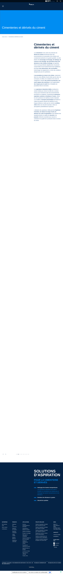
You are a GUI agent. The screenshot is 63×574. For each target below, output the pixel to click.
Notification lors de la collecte (19, 572)
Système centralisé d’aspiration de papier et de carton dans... (42, 540)
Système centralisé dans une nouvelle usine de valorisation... (42, 537)
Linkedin (57, 545)
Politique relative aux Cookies (54, 562)
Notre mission (4, 527)
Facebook (57, 543)
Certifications (4, 528)
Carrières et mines (26, 551)
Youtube (55, 547)
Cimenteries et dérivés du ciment (26, 529)
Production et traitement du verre (26, 546)
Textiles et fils (25, 555)
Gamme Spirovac (14, 538)
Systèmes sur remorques (14, 525)
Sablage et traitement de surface (25, 542)
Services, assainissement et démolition (26, 525)
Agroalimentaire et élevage (26, 549)
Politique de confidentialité (40, 562)
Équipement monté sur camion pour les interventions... (41, 534)
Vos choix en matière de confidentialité (38, 572)
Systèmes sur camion (14, 529)
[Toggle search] (60, 1)
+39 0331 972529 (56, 534)
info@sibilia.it (55, 536)
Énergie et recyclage (27, 533)
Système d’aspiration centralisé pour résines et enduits (42, 528)
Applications (4, 36)
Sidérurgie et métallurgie (25, 535)
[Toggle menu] (3, 6)
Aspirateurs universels (14, 541)
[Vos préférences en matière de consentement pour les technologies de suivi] (61, 572)
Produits (14, 522)
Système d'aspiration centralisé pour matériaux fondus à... (42, 531)
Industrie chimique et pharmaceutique (27, 538)
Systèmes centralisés (14, 532)
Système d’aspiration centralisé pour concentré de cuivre (42, 525)
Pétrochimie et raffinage (25, 553)
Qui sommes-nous (4, 525)
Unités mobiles (13, 535)
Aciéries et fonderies (26, 531)
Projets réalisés (40, 522)
